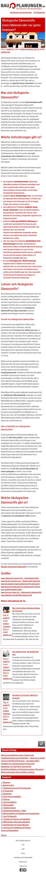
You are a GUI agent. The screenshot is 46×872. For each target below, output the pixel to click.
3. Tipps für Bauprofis (9, 816)
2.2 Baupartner (6, 793)
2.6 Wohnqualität (7, 805)
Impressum (23, 866)
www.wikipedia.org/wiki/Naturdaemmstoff (16, 595)
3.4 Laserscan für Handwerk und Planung (16, 827)
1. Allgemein (5, 782)
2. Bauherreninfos (7, 785)
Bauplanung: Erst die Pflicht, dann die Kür (16, 766)
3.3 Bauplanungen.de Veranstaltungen (15, 824)
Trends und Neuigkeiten (9, 830)
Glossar (3, 835)
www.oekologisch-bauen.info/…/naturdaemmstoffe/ (20, 578)
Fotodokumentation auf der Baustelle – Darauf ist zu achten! (23, 758)
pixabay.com (5, 52)
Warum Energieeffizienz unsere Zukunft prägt (17, 755)
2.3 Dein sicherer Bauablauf (11, 796)
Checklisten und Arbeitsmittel (21, 12)
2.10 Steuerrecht (7, 791)
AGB (23, 849)
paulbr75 (10, 49)
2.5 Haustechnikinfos (9, 802)
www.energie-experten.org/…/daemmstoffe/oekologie (20, 581)
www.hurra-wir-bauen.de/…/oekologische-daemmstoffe (21, 592)
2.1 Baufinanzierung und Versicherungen (16, 788)
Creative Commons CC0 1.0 (29, 49)
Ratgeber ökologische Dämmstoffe (13, 566)
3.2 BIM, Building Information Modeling (15, 822)
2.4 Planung (5, 799)
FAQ (23, 845)
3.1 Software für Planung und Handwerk (15, 819)
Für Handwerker (39, 12)
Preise (23, 853)
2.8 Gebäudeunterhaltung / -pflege (13, 810)
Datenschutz (23, 862)
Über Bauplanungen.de (23, 840)
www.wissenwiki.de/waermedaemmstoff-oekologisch (20, 584)
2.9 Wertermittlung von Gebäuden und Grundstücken (20, 813)
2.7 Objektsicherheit (8, 808)
